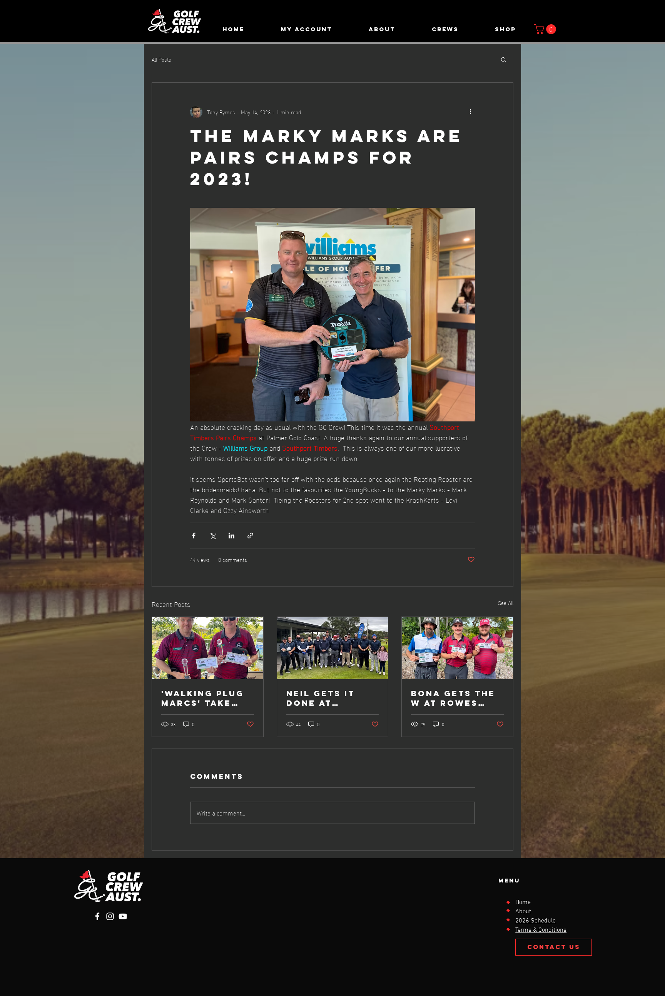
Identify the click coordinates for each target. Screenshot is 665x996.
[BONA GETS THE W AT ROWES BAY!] (457, 648)
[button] (306, 29)
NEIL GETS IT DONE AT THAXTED (320, 698)
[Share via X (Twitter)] (212, 535)
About (523, 912)
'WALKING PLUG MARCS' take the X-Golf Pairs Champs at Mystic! (202, 698)
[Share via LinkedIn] (231, 535)
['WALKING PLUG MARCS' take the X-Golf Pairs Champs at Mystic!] (207, 648)
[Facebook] (97, 916)
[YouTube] (123, 916)
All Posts (161, 59)
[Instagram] (110, 916)
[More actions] (470, 112)
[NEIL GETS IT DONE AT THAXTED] (332, 648)
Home (523, 902)
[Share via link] (250, 535)
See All (505, 602)
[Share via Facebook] (193, 535)
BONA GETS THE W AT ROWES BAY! (453, 698)
